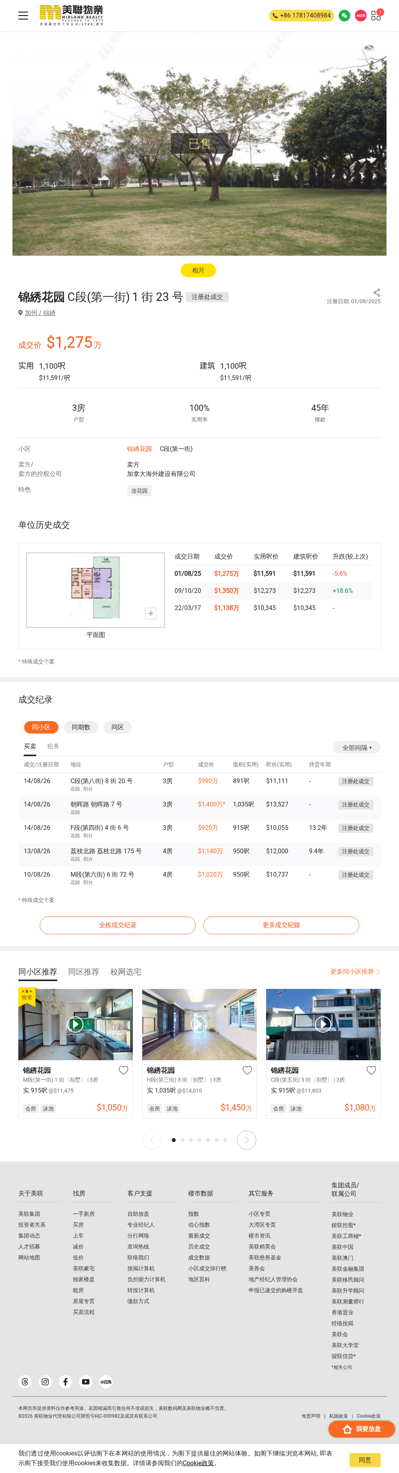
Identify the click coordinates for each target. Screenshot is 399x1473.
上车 (78, 1236)
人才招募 (29, 1246)
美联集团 (29, 1214)
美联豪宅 (84, 1268)
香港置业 (342, 1312)
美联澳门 (342, 1258)
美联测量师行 (348, 1301)
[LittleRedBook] (106, 1381)
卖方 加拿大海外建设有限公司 (161, 469)
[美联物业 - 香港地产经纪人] (71, 15)
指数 (193, 1214)
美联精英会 (262, 1246)
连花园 (139, 491)
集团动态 (29, 1236)
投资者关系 (32, 1225)
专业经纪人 (141, 1225)
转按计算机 (141, 1290)
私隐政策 (338, 1416)
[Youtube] (85, 1381)
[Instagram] (45, 1381)
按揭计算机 (141, 1268)
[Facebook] (65, 1381)
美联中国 (342, 1247)
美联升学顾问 (348, 1290)
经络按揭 (342, 1323)
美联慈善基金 (265, 1257)
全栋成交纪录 (117, 925)
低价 (78, 1257)
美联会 (340, 1334)
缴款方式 (138, 1301)
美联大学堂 (345, 1345)
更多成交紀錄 (281, 925)
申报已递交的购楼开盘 (276, 1290)
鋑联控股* (344, 1225)
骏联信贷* (344, 1356)
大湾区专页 (262, 1225)
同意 (365, 1460)
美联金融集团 (348, 1269)
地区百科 (199, 1279)
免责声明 (311, 1416)
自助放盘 (138, 1214)
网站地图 (29, 1257)
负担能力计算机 (146, 1279)
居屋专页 (84, 1301)
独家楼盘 (84, 1279)
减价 (78, 1246)
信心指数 (199, 1225)
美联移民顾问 (348, 1280)
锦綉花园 (139, 449)
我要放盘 (368, 1428)
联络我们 (138, 1257)
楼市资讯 (259, 1236)
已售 (200, 143)
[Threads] (25, 1381)
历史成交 (199, 1246)
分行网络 (138, 1236)
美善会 (257, 1268)
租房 (78, 1290)
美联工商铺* (346, 1236)
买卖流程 (84, 1312)
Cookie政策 (198, 1463)
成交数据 (199, 1257)
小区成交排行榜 (207, 1268)
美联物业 (342, 1214)
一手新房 (84, 1214)
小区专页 (259, 1214)
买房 (78, 1225)
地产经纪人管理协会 (273, 1279)
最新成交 (199, 1236)
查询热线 (138, 1246)
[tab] (30, 746)
